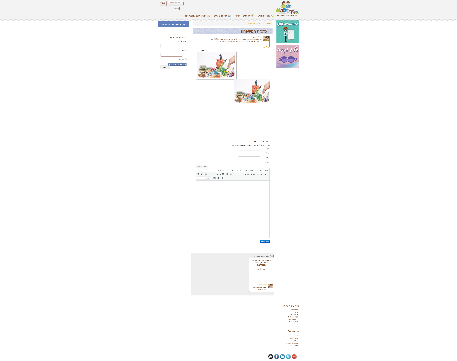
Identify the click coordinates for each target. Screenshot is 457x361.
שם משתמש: (181, 41)
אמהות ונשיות (294, 338)
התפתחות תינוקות (292, 343)
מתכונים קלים (220, 16)
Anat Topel (257, 37)
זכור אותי (181, 59)
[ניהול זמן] (216, 65)
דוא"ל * (267, 153)
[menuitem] (266, 170)
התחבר (165, 67)
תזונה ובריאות (293, 345)
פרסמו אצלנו (294, 314)
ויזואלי (205, 166)
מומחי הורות (264, 16)
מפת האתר (294, 310)
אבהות (296, 335)
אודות (296, 312)
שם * (268, 148)
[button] (265, 174)
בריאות (296, 340)
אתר (268, 157)
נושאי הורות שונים (292, 321)
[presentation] (266, 170)
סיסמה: (183, 50)
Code (198, 166)
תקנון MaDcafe (293, 317)
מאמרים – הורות (243, 16)
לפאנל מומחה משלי (175, 2)
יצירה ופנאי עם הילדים (195, 16)
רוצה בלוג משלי (163, 2)
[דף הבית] (287, 9)
